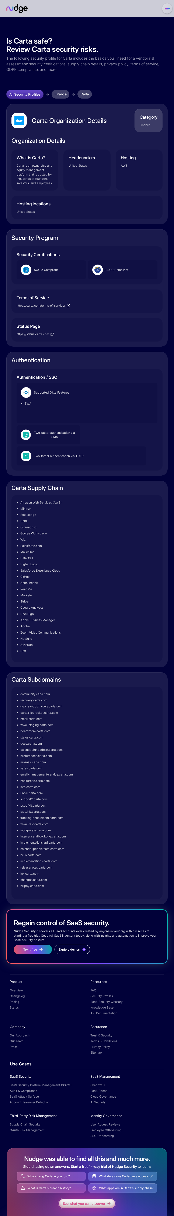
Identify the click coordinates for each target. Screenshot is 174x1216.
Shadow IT (97, 1085)
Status (14, 1007)
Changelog (17, 996)
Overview (16, 990)
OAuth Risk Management (27, 1130)
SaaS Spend (99, 1090)
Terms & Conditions (103, 1041)
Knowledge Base (102, 1007)
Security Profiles (101, 996)
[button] (166, 8)
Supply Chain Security (25, 1124)
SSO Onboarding (102, 1136)
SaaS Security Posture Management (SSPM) (41, 1085)
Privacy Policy (100, 1047)
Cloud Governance (103, 1096)
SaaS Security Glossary (106, 1001)
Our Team (16, 1041)
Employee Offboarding (106, 1130)
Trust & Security (101, 1035)
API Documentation (103, 1013)
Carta (84, 94)
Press (13, 1047)
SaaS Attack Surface (24, 1096)
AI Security (98, 1102)
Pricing (14, 1001)
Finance (60, 94)
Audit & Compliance (23, 1090)
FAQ (93, 990)
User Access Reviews (105, 1124)
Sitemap (96, 1052)
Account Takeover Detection (29, 1102)
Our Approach (19, 1035)
